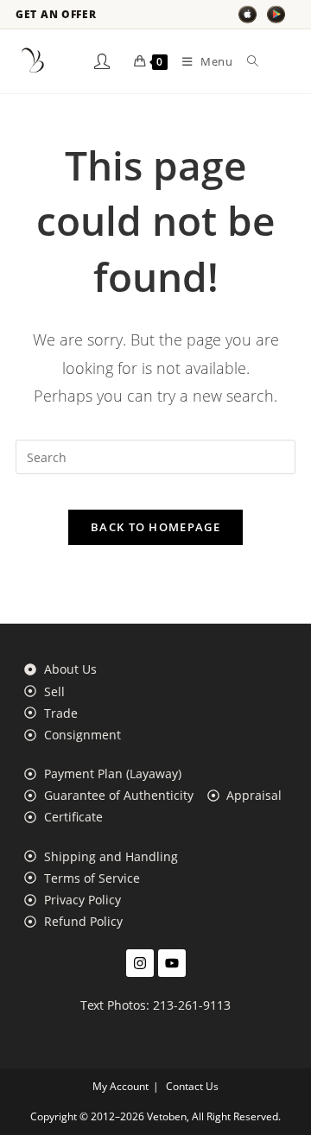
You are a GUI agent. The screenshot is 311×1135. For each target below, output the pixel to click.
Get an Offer (56, 15)
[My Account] (102, 61)
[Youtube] (172, 963)
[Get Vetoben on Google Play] (276, 14)
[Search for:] (246, 61)
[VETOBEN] (33, 61)
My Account (120, 1086)
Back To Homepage (155, 527)
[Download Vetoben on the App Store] (247, 14)
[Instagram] (140, 963)
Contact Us (192, 1086)
